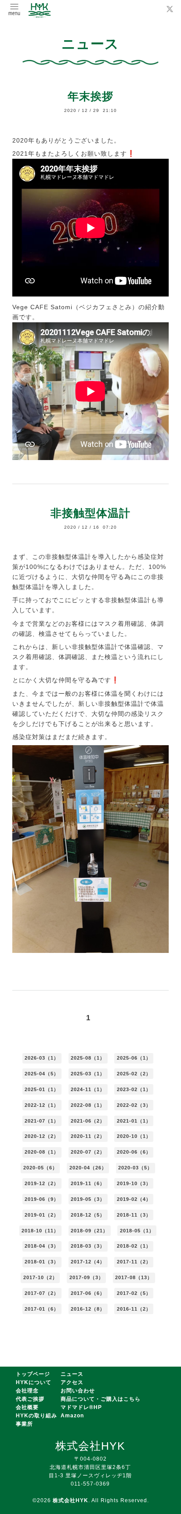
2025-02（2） (134, 1073)
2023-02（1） (134, 1089)
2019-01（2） (42, 1214)
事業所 (24, 1424)
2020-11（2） (88, 1136)
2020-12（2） (42, 1136)
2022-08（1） (88, 1105)
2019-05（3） (88, 1199)
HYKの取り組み (36, 1416)
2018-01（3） (42, 1261)
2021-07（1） (42, 1120)
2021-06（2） (88, 1120)
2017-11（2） (134, 1261)
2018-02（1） (134, 1246)
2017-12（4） (88, 1261)
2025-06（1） (134, 1057)
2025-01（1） (42, 1089)
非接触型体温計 (90, 513)
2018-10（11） (40, 1230)
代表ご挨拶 (30, 1399)
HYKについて (33, 1382)
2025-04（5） (42, 1073)
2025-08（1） (88, 1057)
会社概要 (27, 1407)
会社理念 (27, 1391)
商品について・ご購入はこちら (101, 1399)
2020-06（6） (134, 1152)
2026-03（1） (42, 1057)
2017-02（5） (134, 1293)
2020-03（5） (135, 1167)
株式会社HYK (70, 1500)
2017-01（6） (42, 1309)
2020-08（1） (42, 1152)
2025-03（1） (88, 1073)
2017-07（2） (42, 1293)
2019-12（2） (42, 1183)
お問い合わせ (78, 1391)
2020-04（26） (88, 1167)
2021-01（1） (134, 1120)
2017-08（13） (133, 1277)
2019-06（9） (42, 1199)
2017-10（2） (40, 1277)
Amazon (72, 1416)
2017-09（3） (86, 1277)
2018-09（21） (89, 1230)
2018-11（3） (134, 1214)
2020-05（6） (40, 1167)
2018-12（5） (88, 1214)
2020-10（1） (134, 1136)
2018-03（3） (88, 1246)
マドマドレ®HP (81, 1407)
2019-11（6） (88, 1183)
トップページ (33, 1374)
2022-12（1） (42, 1105)
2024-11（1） (88, 1089)
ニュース (72, 1374)
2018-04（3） (42, 1246)
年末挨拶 (90, 96)
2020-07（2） (88, 1152)
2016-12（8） (88, 1309)
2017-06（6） (88, 1293)
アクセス (72, 1382)
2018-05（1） (137, 1230)
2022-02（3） (134, 1105)
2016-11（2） (134, 1309)
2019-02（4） (134, 1199)
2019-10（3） (134, 1183)
